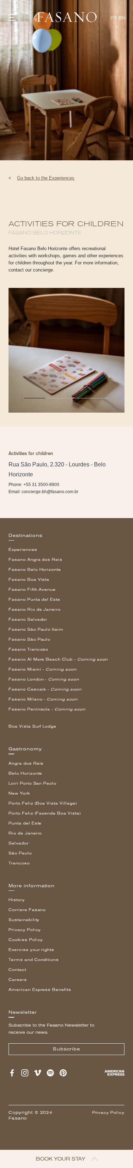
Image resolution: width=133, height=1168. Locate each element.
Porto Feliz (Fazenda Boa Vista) (45, 813)
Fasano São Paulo (29, 639)
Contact (17, 970)
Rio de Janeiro (25, 833)
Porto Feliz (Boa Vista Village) (43, 803)
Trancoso (19, 863)
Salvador (19, 843)
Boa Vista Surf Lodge (32, 726)
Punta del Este (25, 823)
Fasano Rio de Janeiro (35, 609)
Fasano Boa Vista (29, 580)
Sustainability (24, 920)
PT (114, 18)
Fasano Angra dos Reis (35, 560)
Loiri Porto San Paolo (32, 783)
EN (122, 18)
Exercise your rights (31, 950)
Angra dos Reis (26, 763)
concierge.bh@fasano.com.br (50, 491)
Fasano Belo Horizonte (35, 570)
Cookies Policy (26, 940)
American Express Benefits (40, 990)
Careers (18, 980)
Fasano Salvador (28, 619)
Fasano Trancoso (28, 649)
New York (19, 793)
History (17, 900)
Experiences (23, 550)
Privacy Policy (25, 930)
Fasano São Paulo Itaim (36, 629)
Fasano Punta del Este (34, 599)
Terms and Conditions (34, 960)
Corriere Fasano (27, 910)
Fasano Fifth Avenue (32, 589)
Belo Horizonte (25, 773)
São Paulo (20, 853)
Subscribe (67, 1048)
